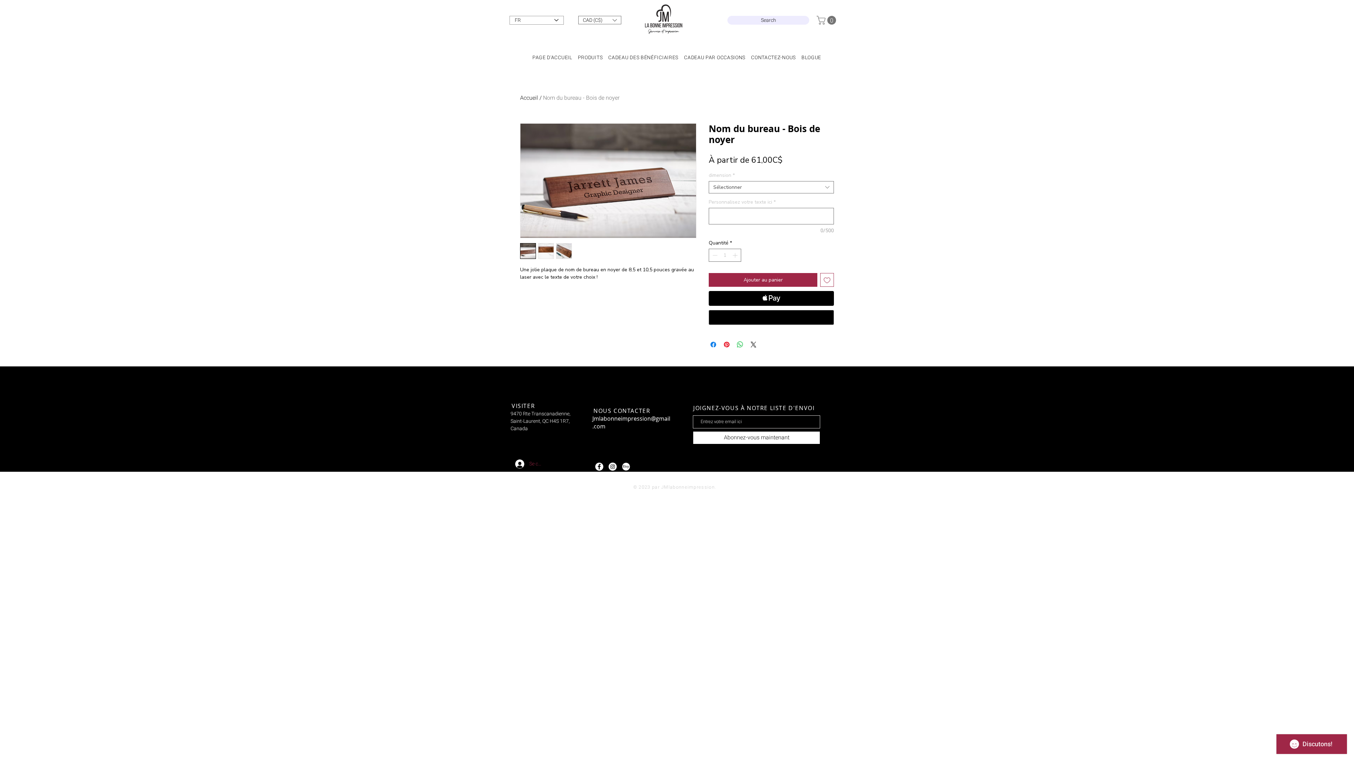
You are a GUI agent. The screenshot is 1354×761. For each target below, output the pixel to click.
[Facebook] (599, 467)
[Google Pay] (771, 317)
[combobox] (771, 187)
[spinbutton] (725, 255)
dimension (722, 175)
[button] (599, 20)
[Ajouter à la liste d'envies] (827, 280)
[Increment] (735, 255)
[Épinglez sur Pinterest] (726, 344)
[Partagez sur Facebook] (713, 344)
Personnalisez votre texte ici (742, 202)
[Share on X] (753, 344)
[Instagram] (613, 467)
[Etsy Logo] (626, 467)
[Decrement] (714, 255)
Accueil (529, 98)
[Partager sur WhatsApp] (740, 344)
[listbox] (599, 20)
